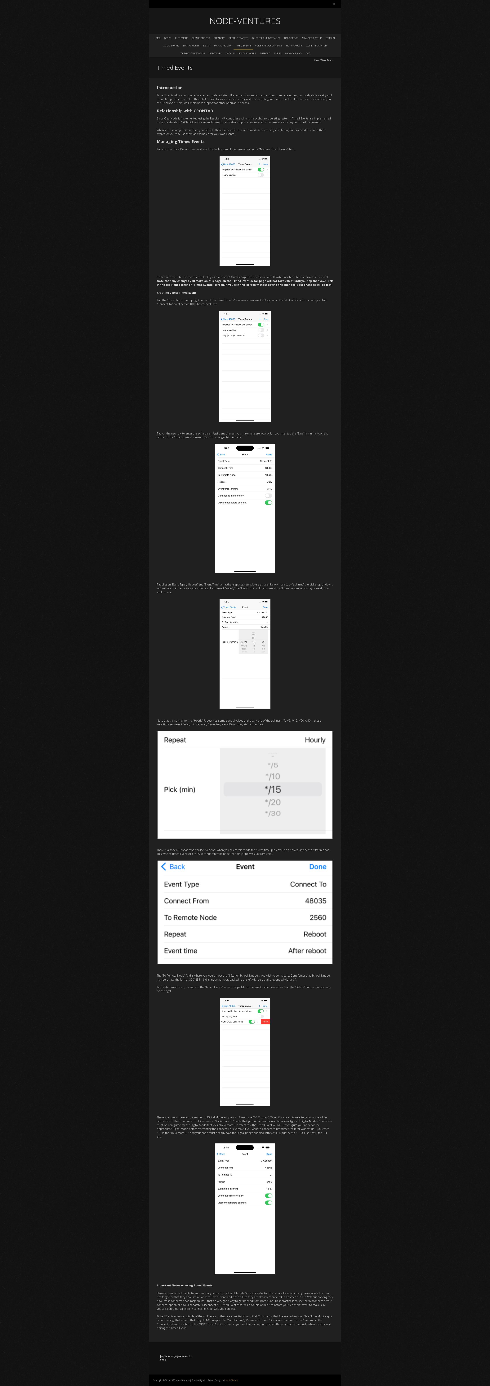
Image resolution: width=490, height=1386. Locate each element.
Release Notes (247, 53)
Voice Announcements (268, 45)
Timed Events (243, 45)
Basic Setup (291, 38)
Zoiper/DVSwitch (316, 45)
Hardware (215, 53)
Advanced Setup (312, 38)
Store (167, 38)
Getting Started (238, 38)
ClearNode (181, 38)
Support (265, 53)
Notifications (294, 45)
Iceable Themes (231, 1380)
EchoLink (330, 38)
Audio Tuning (171, 45)
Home (157, 38)
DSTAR (206, 45)
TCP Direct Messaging (192, 53)
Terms (277, 53)
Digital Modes (191, 45)
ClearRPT (219, 38)
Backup (230, 53)
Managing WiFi (223, 45)
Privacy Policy (293, 53)
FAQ (308, 53)
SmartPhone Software (266, 38)
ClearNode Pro (201, 38)
